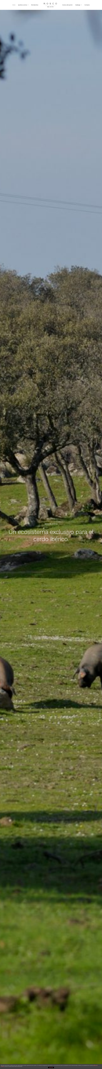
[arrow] (51, 552)
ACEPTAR (51, 1067)
